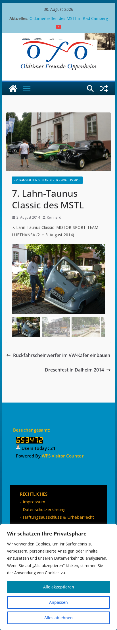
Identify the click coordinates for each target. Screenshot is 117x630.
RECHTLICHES (33, 494)
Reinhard (54, 217)
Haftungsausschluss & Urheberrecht (58, 517)
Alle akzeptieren (58, 587)
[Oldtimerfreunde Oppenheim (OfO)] (13, 88)
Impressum (34, 501)
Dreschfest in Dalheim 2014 (74, 370)
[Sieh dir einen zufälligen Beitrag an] (104, 88)
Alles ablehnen (58, 617)
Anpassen (58, 602)
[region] (58, 577)
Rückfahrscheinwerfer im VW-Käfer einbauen (61, 355)
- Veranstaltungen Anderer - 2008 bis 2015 (47, 180)
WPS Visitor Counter (62, 456)
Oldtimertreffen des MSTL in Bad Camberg (69, 18)
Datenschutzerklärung (44, 509)
